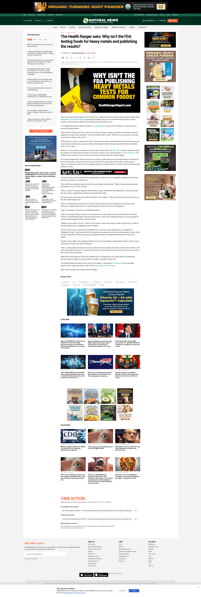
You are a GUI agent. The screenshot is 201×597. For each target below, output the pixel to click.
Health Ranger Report (33, 166)
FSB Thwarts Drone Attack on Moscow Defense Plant (40, 45)
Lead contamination (67, 64)
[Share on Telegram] (76, 58)
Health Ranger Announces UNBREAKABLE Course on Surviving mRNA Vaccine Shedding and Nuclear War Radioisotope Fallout (48, 188)
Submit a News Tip (93, 561)
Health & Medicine (85, 27)
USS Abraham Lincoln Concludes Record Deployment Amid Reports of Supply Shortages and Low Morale (40, 62)
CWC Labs (116, 150)
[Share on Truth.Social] (85, 58)
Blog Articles (122, 558)
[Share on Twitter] (72, 58)
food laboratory (81, 62)
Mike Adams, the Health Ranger (72, 119)
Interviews (50, 14)
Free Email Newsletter (94, 549)
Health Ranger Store (124, 549)
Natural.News (100, 266)
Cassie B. (125, 339)
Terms (72, 580)
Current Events (70, 32)
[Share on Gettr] (89, 58)
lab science (135, 62)
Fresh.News (111, 266)
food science (99, 62)
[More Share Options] (93, 58)
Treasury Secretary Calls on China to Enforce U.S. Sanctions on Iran (39, 120)
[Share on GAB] (80, 58)
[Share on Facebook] (67, 58)
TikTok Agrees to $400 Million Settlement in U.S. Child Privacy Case (39, 95)
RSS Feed (121, 561)
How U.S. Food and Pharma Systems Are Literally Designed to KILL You (32, 202)
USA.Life (150, 566)
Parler (150, 551)
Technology (142, 27)
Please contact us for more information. (72, 528)
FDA (73, 62)
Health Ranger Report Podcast (127, 551)
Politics (62, 27)
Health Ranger (108, 62)
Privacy (67, 580)
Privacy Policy (92, 563)
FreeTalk (150, 558)
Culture (72, 27)
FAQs (168, 14)
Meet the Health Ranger (95, 546)
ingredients (127, 62)
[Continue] (64, 554)
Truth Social (151, 554)
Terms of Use (92, 566)
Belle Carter (72, 339)
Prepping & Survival (119, 27)
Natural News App (124, 554)
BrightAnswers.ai (139, 14)
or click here (116, 263)
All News (121, 546)
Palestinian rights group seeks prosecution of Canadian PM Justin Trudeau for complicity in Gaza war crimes (127, 343)
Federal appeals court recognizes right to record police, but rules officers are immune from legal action (39, 81)
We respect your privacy (31, 558)
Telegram (151, 549)
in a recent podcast (98, 126)
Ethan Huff (98, 339)
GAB (149, 563)
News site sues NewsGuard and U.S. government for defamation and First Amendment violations (100, 374)
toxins (77, 64)
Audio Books (59, 14)
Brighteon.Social (153, 546)
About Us (162, 14)
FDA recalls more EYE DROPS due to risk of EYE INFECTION (100, 447)
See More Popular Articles (41, 131)
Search (176, 14)
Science (132, 27)
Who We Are (91, 544)
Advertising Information (95, 558)
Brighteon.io (151, 544)
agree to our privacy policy (75, 593)
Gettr (149, 556)
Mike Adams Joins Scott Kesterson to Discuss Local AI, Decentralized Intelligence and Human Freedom (32, 187)
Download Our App (151, 14)
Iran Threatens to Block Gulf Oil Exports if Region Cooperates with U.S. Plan (40, 112)
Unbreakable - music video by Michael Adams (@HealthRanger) (49, 201)
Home (24, 14)
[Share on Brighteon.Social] (63, 58)
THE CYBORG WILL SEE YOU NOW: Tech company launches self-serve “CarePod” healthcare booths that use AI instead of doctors (73, 375)
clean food (68, 62)
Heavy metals (118, 62)
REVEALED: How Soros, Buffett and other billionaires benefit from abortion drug (127, 448)
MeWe (150, 561)
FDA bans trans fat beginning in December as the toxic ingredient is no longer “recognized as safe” (127, 476)
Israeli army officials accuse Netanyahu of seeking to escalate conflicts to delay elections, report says (40, 53)
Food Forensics (129, 153)
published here (83, 583)
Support (90, 551)
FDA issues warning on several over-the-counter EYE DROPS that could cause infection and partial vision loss (73, 477)
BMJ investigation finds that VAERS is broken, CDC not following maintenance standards (73, 448)
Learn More (122, 590)
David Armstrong (78, 53)
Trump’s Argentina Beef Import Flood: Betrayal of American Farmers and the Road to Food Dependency (39, 103)
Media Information (93, 556)
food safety (90, 62)
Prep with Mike (41, 14)
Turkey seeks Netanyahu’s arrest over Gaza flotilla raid (39, 89)
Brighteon (32, 14)
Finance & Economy (101, 27)
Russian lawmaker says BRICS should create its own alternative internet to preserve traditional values (126, 375)
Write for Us (91, 554)
